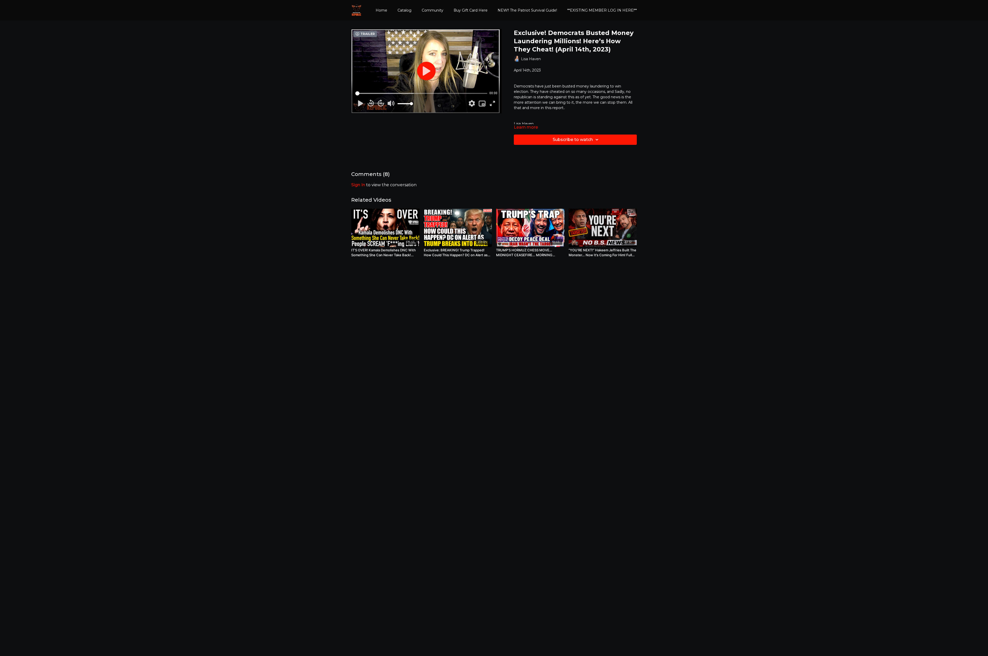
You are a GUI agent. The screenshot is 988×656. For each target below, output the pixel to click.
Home (381, 10)
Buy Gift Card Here (471, 10)
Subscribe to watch (573, 139)
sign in (358, 184)
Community (432, 10)
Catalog (404, 10)
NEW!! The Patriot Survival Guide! (527, 10)
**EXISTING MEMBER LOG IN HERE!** (602, 10)
